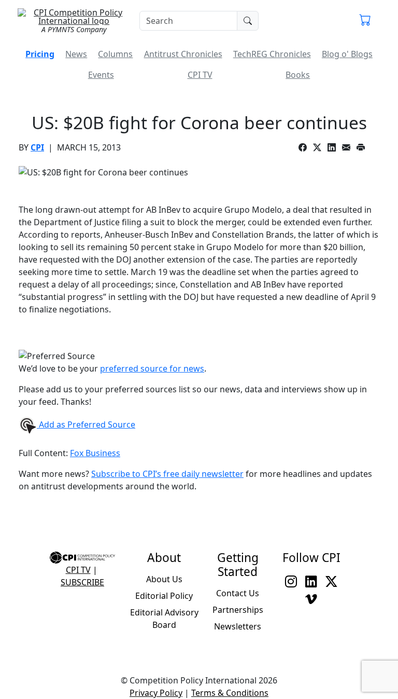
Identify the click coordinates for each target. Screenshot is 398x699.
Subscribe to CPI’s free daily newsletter (167, 473)
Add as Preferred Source (86, 424)
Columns (115, 54)
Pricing (39, 54)
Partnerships (237, 609)
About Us (164, 579)
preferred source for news (152, 368)
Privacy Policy (156, 692)
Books (298, 74)
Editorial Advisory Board (164, 619)
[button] (365, 20)
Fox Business (95, 453)
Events (101, 74)
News (76, 54)
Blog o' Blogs (347, 54)
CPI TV (200, 74)
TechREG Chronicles (272, 54)
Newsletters (237, 626)
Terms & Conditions (229, 692)
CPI (37, 147)
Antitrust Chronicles (183, 54)
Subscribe (82, 582)
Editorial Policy (164, 595)
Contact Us (237, 593)
